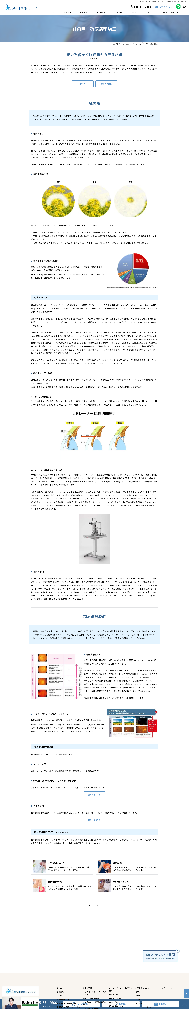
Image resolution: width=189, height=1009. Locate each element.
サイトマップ (167, 988)
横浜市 (91, 905)
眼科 (98, 905)
